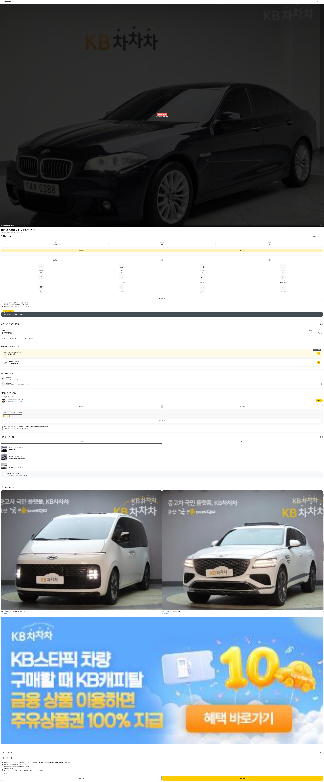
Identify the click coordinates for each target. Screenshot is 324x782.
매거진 (242, 442)
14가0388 (9, 2)
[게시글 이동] (162, 448)
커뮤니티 (81, 442)
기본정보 (162, 260)
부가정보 (269, 260)
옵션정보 (55, 260)
